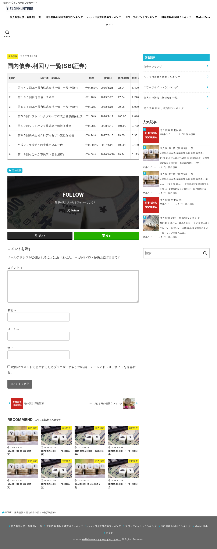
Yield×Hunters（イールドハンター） (101, 539)
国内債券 (12, 56)
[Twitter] (73, 210)
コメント (14, 267)
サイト (12, 348)
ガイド (109, 24)
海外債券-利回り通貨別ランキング (64, 17)
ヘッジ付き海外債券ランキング (104, 17)
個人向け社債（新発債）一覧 (25, 17)
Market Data (203, 17)
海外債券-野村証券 (171, 130)
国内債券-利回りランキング (176, 17)
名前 (11, 310)
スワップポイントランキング (141, 17)
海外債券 (190, 134)
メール (13, 329)
